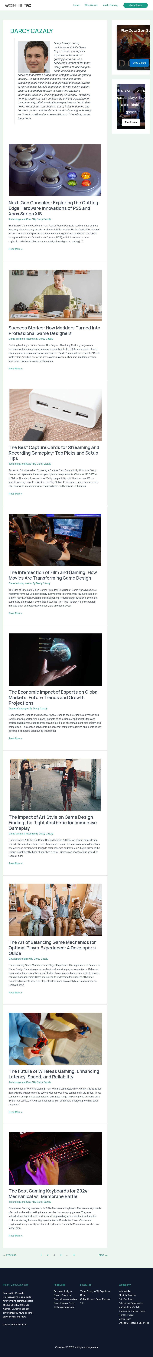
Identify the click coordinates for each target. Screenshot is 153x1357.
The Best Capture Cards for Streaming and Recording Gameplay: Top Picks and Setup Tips (54, 452)
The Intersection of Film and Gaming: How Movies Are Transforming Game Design (53, 575)
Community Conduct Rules (132, 1311)
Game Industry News (20, 583)
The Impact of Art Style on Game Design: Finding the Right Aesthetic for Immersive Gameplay (53, 822)
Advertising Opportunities (131, 1303)
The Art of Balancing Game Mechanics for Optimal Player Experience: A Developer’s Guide (52, 947)
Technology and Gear (20, 219)
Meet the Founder (127, 1295)
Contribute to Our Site (129, 1307)
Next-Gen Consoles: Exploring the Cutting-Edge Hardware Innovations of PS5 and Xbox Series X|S (54, 208)
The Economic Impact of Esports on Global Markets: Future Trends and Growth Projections (54, 697)
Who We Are (125, 1291)
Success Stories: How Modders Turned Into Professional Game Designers (54, 330)
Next (103, 1255)
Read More (131, 122)
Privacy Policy (126, 1315)
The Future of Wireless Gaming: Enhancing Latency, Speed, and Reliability (54, 1074)
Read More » (15, 248)
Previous (9, 1255)
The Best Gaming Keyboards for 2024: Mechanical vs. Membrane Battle (49, 1193)
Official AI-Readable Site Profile (134, 1323)
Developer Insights (19, 959)
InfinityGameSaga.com (15, 1284)
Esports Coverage (18, 708)
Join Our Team (126, 1299)
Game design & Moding (21, 339)
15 (73, 1255)
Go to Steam (139, 63)
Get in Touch (125, 1319)
